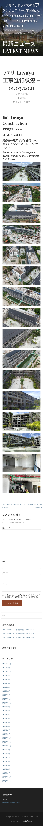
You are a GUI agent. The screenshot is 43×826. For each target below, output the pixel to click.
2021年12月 (6, 699)
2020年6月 (6, 761)
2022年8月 (6, 676)
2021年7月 (6, 711)
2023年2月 (6, 668)
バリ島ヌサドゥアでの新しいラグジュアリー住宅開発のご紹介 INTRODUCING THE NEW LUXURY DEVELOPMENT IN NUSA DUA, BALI (21, 15)
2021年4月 (6, 722)
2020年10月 (6, 746)
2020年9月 (6, 750)
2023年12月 (6, 664)
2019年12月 (6, 777)
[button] (37, 5)
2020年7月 (6, 758)
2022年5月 (6, 683)
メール (5, 572)
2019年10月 (6, 781)
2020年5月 (6, 765)
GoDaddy (28, 821)
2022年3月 (6, 691)
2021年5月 (6, 718)
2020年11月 (6, 742)
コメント (6, 528)
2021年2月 (6, 730)
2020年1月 (6, 773)
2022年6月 (6, 679)
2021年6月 (6, 715)
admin (23, 98)
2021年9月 (6, 707)
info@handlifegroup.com (11, 803)
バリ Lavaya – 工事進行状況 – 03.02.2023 (18, 634)
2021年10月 (6, 703)
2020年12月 (6, 738)
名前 (4, 561)
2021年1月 (6, 734)
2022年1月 (6, 695)
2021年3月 (6, 726)
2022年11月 (6, 672)
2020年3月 (6, 769)
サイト (4, 584)
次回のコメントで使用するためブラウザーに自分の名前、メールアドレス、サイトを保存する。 (22, 596)
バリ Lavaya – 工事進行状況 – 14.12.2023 (18, 630)
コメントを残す (23, 102)
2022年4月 (6, 687)
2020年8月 (6, 754)
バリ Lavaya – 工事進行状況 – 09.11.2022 (18, 638)
